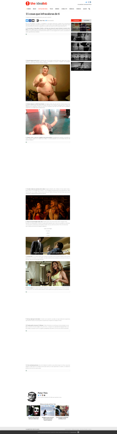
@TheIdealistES (50, 20)
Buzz (34, 9)
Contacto (89, 429)
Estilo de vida (42, 9)
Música (71, 9)
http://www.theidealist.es (44, 395)
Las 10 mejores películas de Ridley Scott (62, 418)
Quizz (85, 9)
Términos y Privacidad (83, 429)
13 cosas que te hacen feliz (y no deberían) (33, 418)
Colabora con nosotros (84, 4)
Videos (78, 9)
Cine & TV (64, 9)
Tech (51, 9)
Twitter (86, 2)
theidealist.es (42, 395)
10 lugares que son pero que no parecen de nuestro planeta (48, 419)
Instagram (90, 2)
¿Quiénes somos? (68, 429)
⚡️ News (28, 9)
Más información (73, 432)
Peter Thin (42, 20)
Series (57, 9)
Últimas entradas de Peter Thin (48, 404)
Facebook (88, 2)
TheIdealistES (40, 395)
